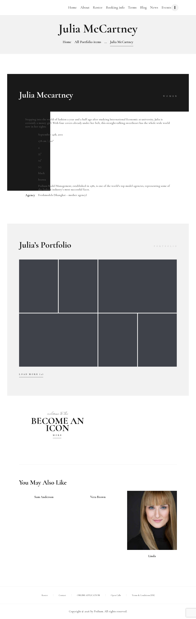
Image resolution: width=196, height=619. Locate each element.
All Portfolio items (87, 42)
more (57, 435)
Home (67, 42)
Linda (152, 556)
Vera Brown (98, 497)
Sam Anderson (44, 497)
